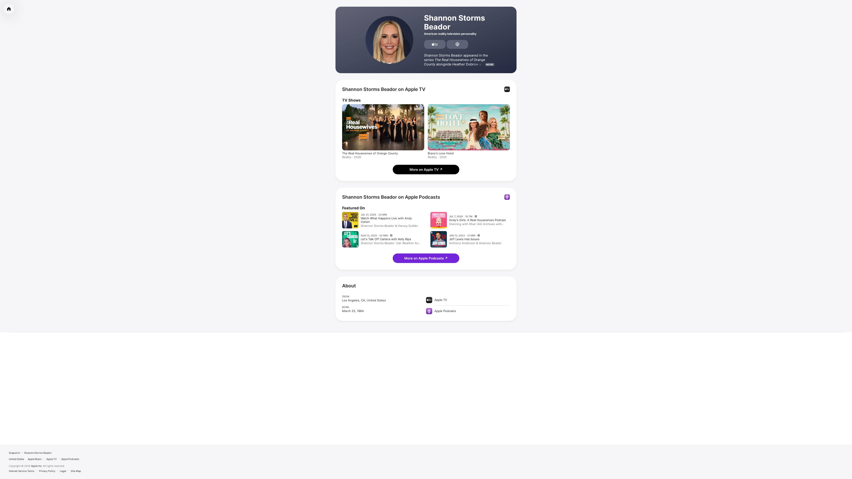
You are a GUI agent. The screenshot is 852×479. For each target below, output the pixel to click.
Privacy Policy (47, 471)
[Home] (9, 9)
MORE (489, 64)
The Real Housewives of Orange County (370, 153)
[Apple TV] (435, 44)
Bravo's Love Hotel (441, 153)
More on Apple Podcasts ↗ (426, 258)
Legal (63, 471)
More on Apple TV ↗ (426, 169)
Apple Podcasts (70, 459)
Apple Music (35, 459)
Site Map (76, 471)
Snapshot (14, 452)
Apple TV (51, 459)
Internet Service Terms (21, 471)
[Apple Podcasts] (457, 44)
